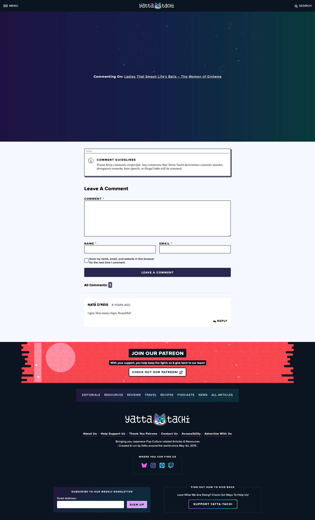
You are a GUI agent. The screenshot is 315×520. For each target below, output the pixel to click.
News (203, 395)
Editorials (91, 395)
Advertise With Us (218, 433)
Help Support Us (113, 433)
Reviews (134, 395)
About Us (90, 433)
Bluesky (144, 465)
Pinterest (162, 465)
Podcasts (186, 395)
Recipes (167, 395)
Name (90, 243)
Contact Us (169, 433)
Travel (151, 395)
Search (305, 5)
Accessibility (191, 433)
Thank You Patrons (143, 433)
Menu (13, 5)
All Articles (222, 395)
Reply (221, 321)
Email (165, 243)
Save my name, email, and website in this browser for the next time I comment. (121, 260)
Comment (94, 198)
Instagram (153, 465)
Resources (113, 395)
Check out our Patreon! (155, 372)
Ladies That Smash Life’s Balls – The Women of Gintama (172, 76)
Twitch (171, 465)
